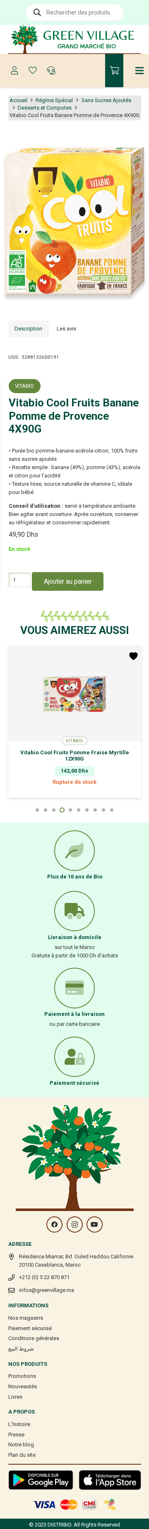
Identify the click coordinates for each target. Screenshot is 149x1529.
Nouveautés (22, 1386)
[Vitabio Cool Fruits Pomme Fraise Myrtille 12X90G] (74, 693)
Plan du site (22, 1455)
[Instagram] (75, 1224)
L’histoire (19, 1424)
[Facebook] (54, 1224)
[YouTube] (95, 1224)
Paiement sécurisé (30, 1328)
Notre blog (21, 1444)
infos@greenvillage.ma (46, 1290)
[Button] (14, 70)
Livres (15, 1397)
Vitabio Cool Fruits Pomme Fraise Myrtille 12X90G (74, 755)
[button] (138, 139)
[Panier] (114, 70)
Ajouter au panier (68, 581)
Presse (16, 1434)
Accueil (18, 100)
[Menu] (139, 70)
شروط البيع (21, 1349)
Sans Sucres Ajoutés (106, 100)
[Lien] (74, 39)
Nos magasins (25, 1318)
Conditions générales (33, 1338)
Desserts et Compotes (45, 108)
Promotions (22, 1376)
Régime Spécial (54, 100)
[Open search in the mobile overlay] (74, 12)
